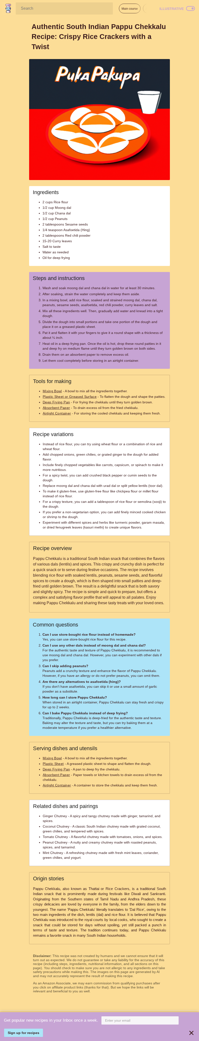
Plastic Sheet (53, 764)
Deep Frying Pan (56, 402)
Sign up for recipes (23, 1033)
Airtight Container (57, 413)
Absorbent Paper (56, 408)
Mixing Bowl (52, 391)
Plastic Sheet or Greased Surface (70, 397)
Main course (130, 8)
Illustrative (171, 9)
